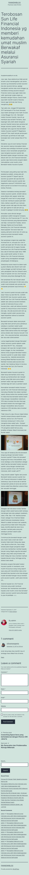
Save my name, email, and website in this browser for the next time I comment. (13, 715)
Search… (3, 761)
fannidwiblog (14, 3)
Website (3, 706)
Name (3, 689)
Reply (2, 657)
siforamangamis (13, 644)
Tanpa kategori (13, 611)
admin (3, 813)
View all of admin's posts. (15, 630)
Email (3, 697)
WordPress (16, 869)
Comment (4, 672)
